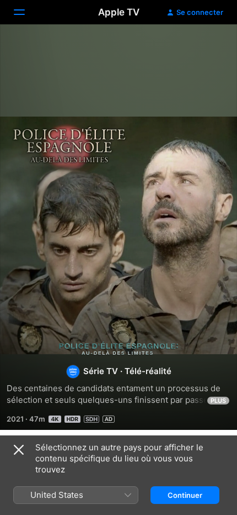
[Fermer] (19, 450)
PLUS (218, 400)
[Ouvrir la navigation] (26, 12)
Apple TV (118, 12)
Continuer (185, 495)
